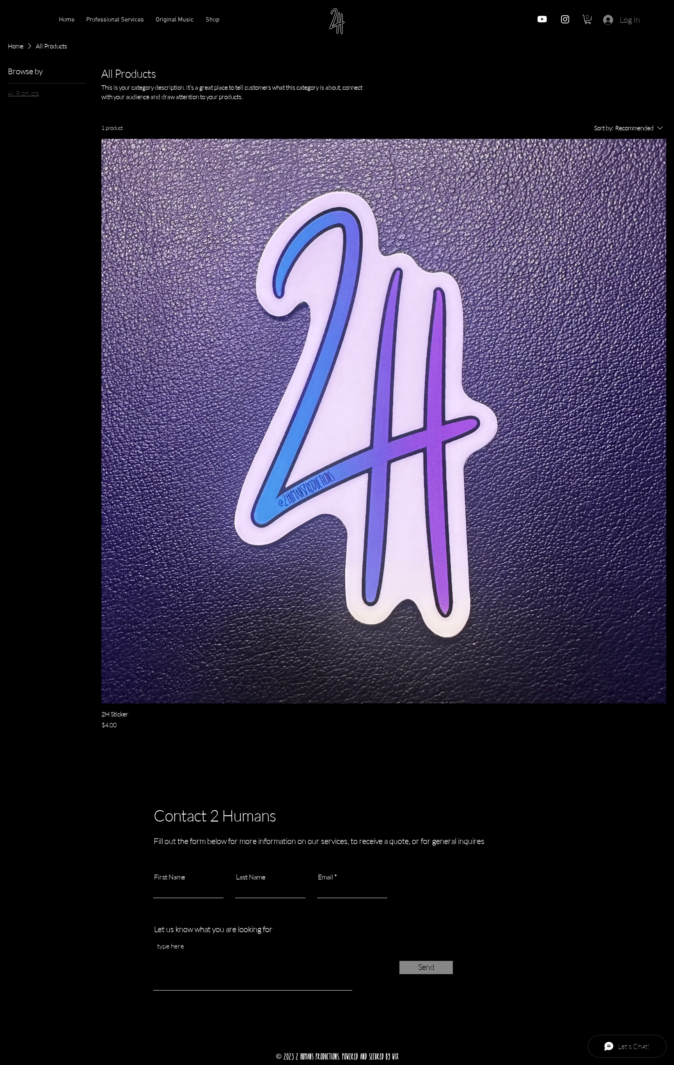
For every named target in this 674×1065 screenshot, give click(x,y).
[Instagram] (565, 19)
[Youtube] (542, 19)
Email (325, 877)
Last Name (251, 877)
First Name (169, 877)
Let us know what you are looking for (213, 929)
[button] (587, 19)
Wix (395, 1056)
